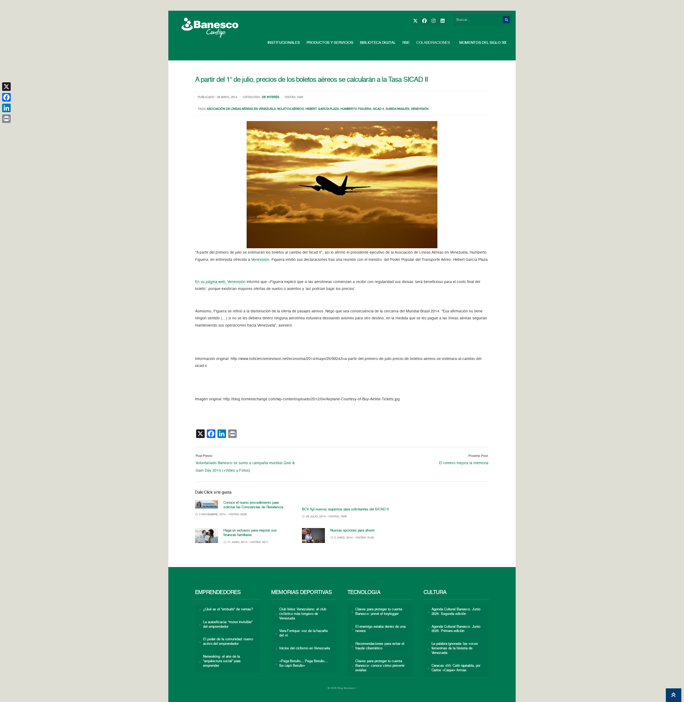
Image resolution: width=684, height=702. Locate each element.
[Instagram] (433, 21)
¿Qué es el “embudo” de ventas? (228, 609)
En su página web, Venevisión (220, 282)
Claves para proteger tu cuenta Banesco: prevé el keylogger (378, 612)
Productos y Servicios (329, 43)
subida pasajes (397, 109)
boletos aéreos (290, 109)
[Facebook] (424, 21)
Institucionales (283, 43)
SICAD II (378, 109)
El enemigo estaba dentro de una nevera (380, 629)
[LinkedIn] (442, 21)
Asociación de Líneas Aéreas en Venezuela (241, 109)
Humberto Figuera (355, 109)
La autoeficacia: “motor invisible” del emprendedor (227, 624)
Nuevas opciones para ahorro (352, 530)
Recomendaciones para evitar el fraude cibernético (379, 646)
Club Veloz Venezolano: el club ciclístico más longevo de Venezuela (302, 614)
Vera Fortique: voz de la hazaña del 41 (303, 633)
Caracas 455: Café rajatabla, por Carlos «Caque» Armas (456, 668)
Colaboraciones (433, 43)
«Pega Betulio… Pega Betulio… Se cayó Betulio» (303, 664)
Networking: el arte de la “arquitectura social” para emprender (221, 661)
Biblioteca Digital (378, 43)
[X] (415, 21)
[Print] (6, 118)
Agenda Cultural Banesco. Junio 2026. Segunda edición (456, 612)
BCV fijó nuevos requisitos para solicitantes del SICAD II (345, 509)
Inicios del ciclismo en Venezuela (304, 648)
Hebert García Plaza (322, 109)
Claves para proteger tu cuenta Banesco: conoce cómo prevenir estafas (380, 666)
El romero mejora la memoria (463, 463)
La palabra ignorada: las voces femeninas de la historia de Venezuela (455, 648)
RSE (406, 43)
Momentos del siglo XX (482, 43)
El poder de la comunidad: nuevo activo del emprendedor (228, 642)
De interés (270, 97)
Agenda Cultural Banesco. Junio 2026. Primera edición (456, 629)
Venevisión (420, 109)
